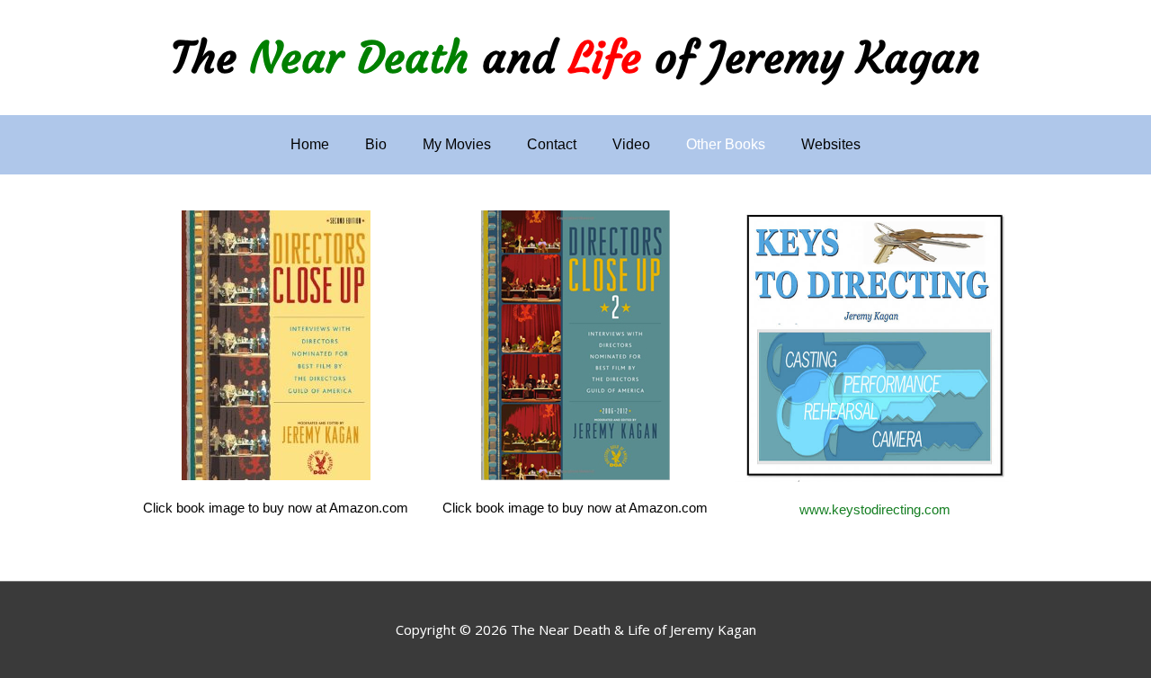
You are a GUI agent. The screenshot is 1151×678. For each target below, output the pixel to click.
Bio (376, 144)
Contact (551, 144)
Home (309, 144)
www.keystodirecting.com (874, 509)
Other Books (725, 144)
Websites (831, 144)
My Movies (457, 144)
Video (631, 144)
